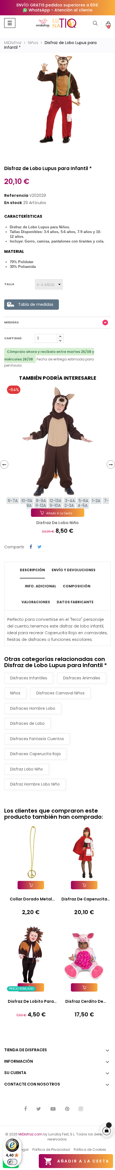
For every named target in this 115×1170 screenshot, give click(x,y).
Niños (15, 693)
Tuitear (39, 547)
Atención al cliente (73, 10)
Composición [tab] (76, 586)
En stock (13, 202)
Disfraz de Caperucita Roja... (84, 899)
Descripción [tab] (32, 570)
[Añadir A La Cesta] (31, 885)
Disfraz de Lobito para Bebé (31, 1002)
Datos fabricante (75, 602)
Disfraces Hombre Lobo (32, 708)
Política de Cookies (90, 1149)
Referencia (16, 195)
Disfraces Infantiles (28, 678)
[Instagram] (81, 1109)
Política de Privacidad (51, 1149)
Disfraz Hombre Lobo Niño (35, 784)
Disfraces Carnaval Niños (60, 693)
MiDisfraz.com (30, 1134)
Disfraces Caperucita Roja (35, 754)
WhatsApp (39, 10)
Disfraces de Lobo (27, 723)
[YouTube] (53, 1109)
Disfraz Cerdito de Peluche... (84, 1002)
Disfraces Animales (81, 678)
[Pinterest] (67, 1109)
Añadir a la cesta (76, 1161)
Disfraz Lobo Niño (26, 769)
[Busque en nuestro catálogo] (95, 23)
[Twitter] (38, 1109)
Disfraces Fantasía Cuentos (37, 739)
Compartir (31, 547)
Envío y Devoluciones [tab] (73, 570)
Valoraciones (35, 602)
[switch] (12, 1162)
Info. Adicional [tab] (40, 586)
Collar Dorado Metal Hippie (31, 899)
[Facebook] (25, 1109)
